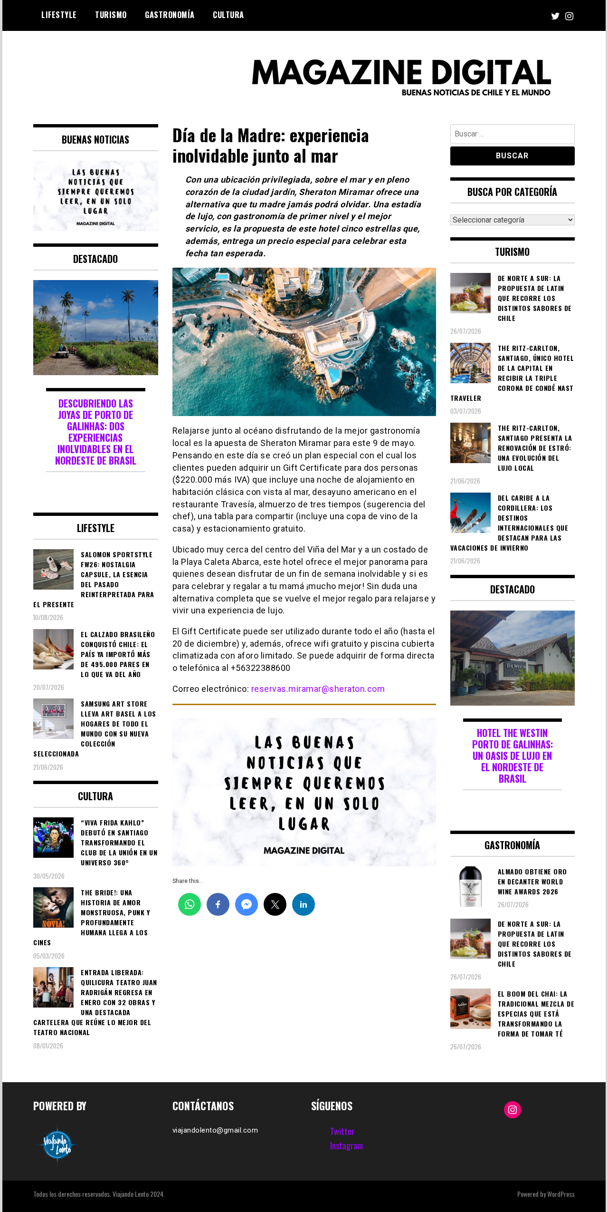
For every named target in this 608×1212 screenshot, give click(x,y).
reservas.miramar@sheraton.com (318, 689)
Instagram (346, 1145)
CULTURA (228, 14)
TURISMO (111, 14)
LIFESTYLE (59, 14)
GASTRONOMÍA (170, 14)
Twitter (342, 1131)
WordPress (561, 1194)
